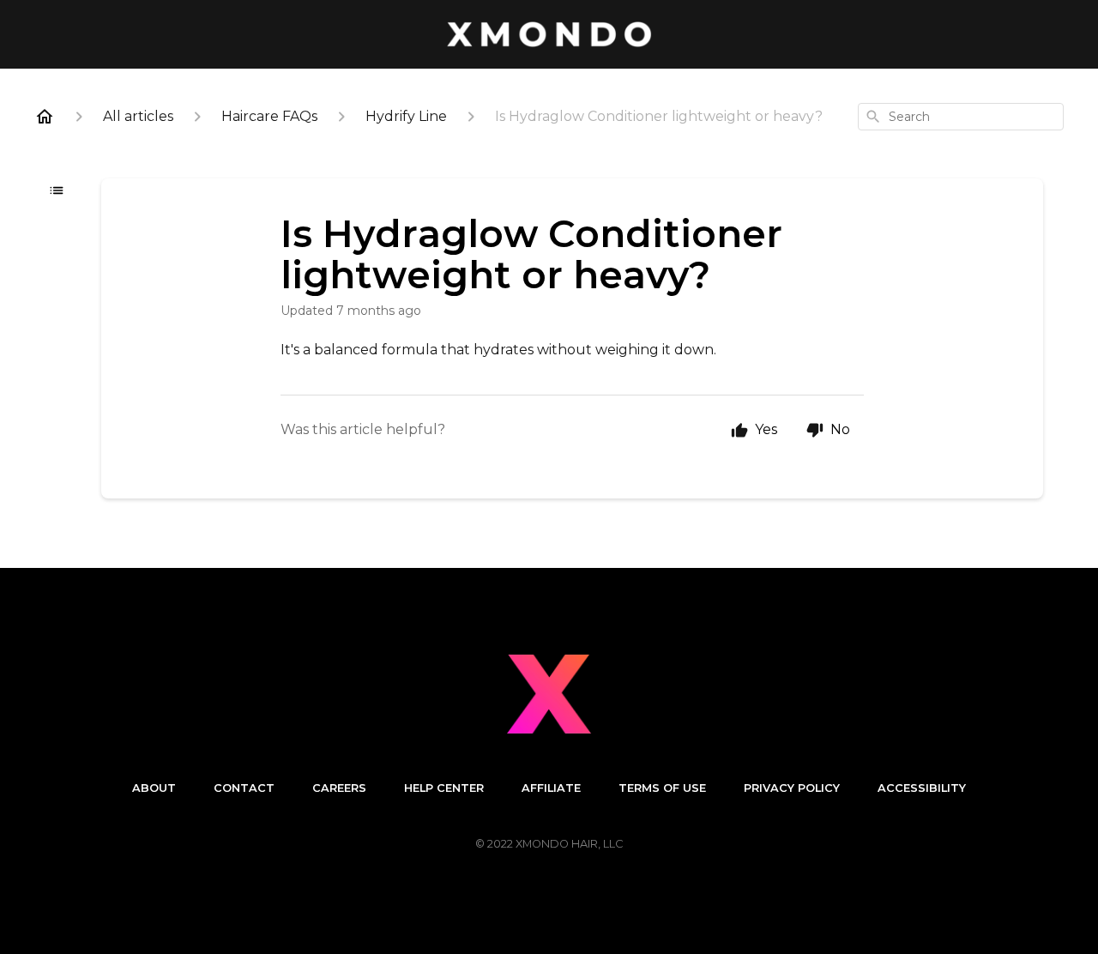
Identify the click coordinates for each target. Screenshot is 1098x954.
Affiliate (551, 788)
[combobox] (961, 116)
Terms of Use (662, 788)
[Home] (44, 116)
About (154, 788)
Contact (244, 788)
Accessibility (922, 788)
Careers (339, 788)
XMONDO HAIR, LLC (569, 843)
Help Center (444, 788)
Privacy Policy (792, 788)
